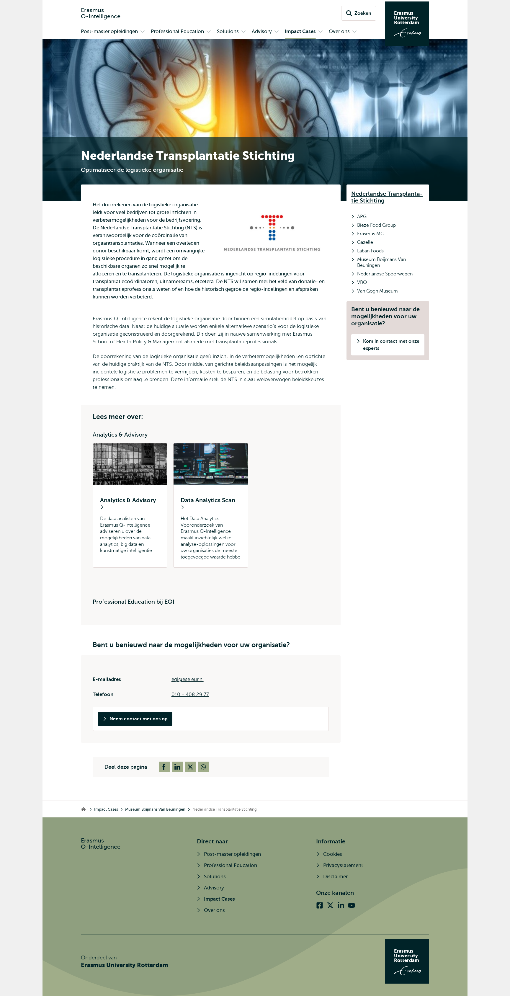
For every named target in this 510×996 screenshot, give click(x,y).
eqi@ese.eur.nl (187, 679)
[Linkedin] (340, 905)
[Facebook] (319, 905)
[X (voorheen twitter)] (330, 905)
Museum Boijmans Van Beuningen (155, 809)
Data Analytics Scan (208, 500)
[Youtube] (351, 905)
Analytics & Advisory (128, 500)
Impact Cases (106, 809)
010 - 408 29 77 (190, 694)
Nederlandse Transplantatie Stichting (387, 197)
